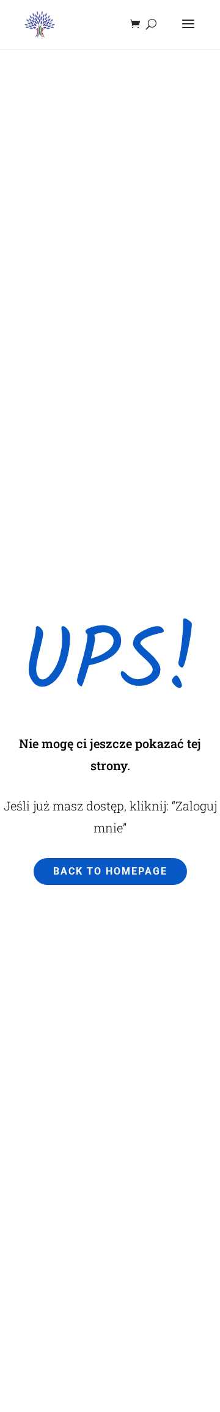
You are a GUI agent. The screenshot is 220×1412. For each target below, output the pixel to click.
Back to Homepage (110, 871)
